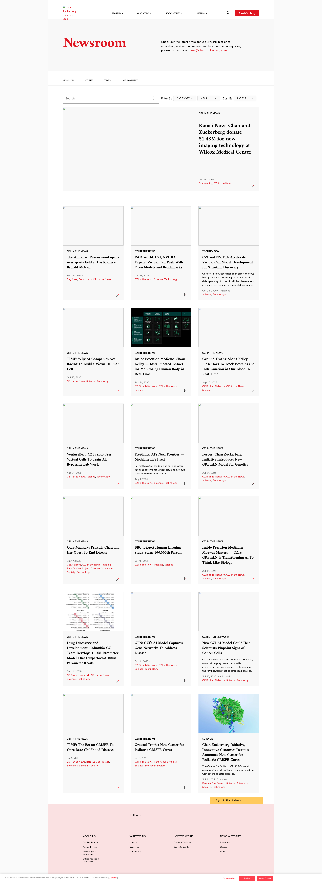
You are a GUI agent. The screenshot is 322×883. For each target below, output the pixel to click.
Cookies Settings (229, 878)
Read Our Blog (247, 13)
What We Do (143, 13)
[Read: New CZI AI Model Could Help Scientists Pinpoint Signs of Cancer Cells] (228, 639)
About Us (116, 13)
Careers (201, 13)
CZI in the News (222, 183)
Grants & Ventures (182, 842)
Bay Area (72, 279)
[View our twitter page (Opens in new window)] (181, 814)
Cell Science (74, 564)
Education (134, 847)
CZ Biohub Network (146, 386)
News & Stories (173, 13)
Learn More (113, 878)
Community (205, 183)
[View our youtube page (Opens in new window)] (189, 814)
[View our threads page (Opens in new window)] (164, 814)
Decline (247, 878)
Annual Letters (90, 847)
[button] (184, 98)
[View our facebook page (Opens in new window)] (148, 814)
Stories (89, 80)
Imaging (106, 564)
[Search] (228, 13)
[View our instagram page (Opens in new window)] (156, 814)
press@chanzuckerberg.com (208, 50)
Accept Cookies (265, 878)
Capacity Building (182, 847)
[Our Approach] (70, 13)
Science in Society (87, 765)
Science (158, 279)
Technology (170, 279)
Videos (107, 80)
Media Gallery (130, 80)
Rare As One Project (78, 568)
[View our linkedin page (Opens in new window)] (172, 814)
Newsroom (68, 80)
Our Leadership (90, 842)
